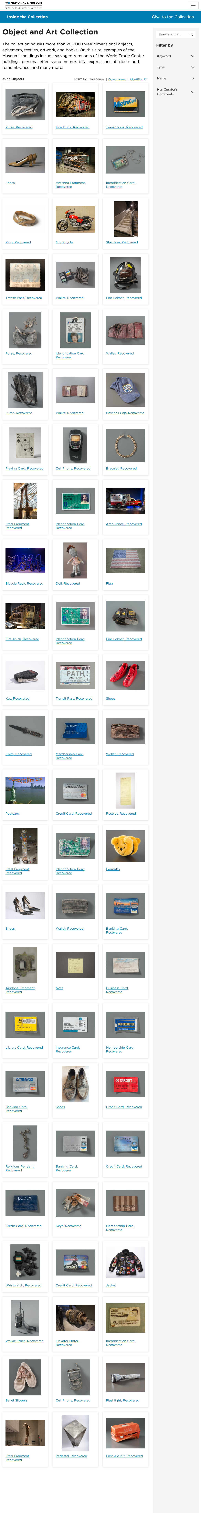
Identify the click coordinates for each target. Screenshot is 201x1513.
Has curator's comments (167, 92)
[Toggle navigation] (193, 5)
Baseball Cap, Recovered (125, 413)
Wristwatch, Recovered (23, 1285)
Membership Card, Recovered (70, 756)
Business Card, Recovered (117, 990)
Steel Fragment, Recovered (17, 526)
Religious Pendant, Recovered (19, 1168)
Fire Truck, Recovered (73, 127)
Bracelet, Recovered (121, 468)
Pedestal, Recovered (71, 1456)
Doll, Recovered (68, 583)
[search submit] (191, 34)
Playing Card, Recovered (24, 468)
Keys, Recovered (68, 1226)
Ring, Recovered (18, 242)
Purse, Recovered (18, 127)
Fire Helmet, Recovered (124, 298)
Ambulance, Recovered (124, 524)
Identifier (136, 79)
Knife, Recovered (18, 754)
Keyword (164, 56)
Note (59, 988)
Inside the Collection (27, 16)
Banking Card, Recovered (117, 930)
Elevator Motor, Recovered (67, 1343)
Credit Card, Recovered (74, 813)
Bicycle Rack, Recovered (24, 583)
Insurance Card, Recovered (68, 1049)
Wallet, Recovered (70, 298)
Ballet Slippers (16, 1400)
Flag (109, 583)
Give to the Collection (173, 16)
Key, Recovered (17, 698)
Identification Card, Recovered (120, 185)
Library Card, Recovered (24, 1047)
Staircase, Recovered (122, 242)
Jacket (111, 1285)
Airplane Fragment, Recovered (20, 990)
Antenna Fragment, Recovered (71, 185)
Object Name (117, 79)
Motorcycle (64, 242)
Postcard (12, 813)
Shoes (10, 183)
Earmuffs (113, 869)
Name (161, 78)
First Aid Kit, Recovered (124, 1456)
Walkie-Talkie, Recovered (24, 1341)
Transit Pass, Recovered (124, 127)
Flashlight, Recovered (122, 1400)
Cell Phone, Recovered (73, 468)
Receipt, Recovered (121, 813)
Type (160, 67)
